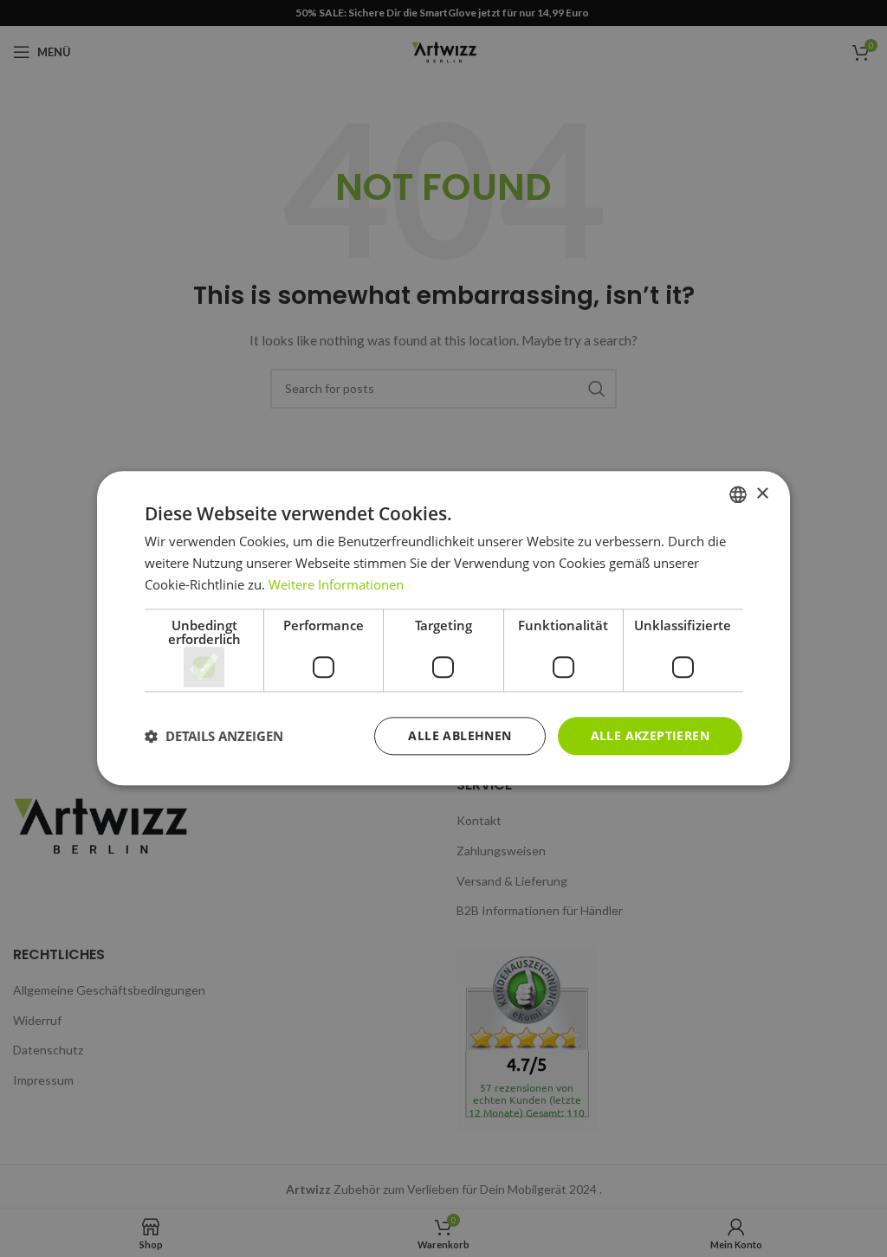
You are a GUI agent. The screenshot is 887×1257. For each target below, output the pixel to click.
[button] (214, 736)
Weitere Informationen (336, 584)
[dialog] (443, 628)
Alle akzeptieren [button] (650, 735)
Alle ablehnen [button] (459, 735)
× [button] (761, 493)
